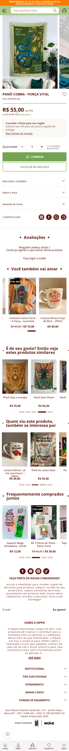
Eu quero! (59, 609)
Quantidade (10, 146)
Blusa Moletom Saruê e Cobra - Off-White (46, 319)
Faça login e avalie (34, 258)
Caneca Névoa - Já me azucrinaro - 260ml (15, 473)
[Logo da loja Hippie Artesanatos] (5, 10)
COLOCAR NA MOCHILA (34, 167)
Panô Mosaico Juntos (15, 397)
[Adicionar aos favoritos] (64, 94)
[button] (34, 128)
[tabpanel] (15, 383)
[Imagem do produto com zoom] (30, 52)
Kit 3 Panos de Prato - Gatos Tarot (44, 544)
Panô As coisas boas (44, 470)
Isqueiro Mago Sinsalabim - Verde (15, 544)
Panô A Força (16, 318)
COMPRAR (37, 156)
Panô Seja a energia (44, 397)
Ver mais (34, 658)
